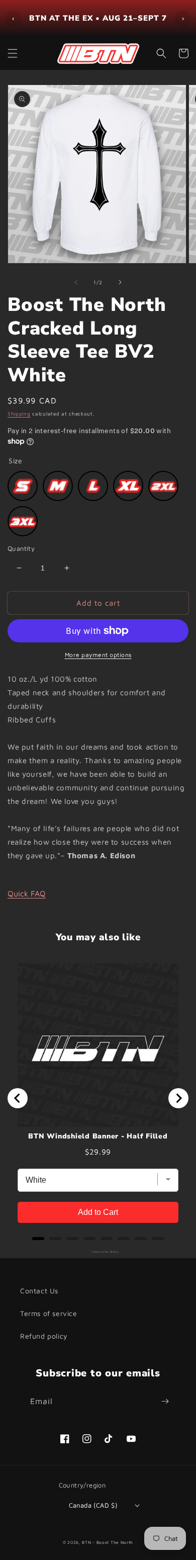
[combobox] (46, 852)
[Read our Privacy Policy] (168, 914)
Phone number (48, 827)
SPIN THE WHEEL (98, 957)
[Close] (178, 575)
